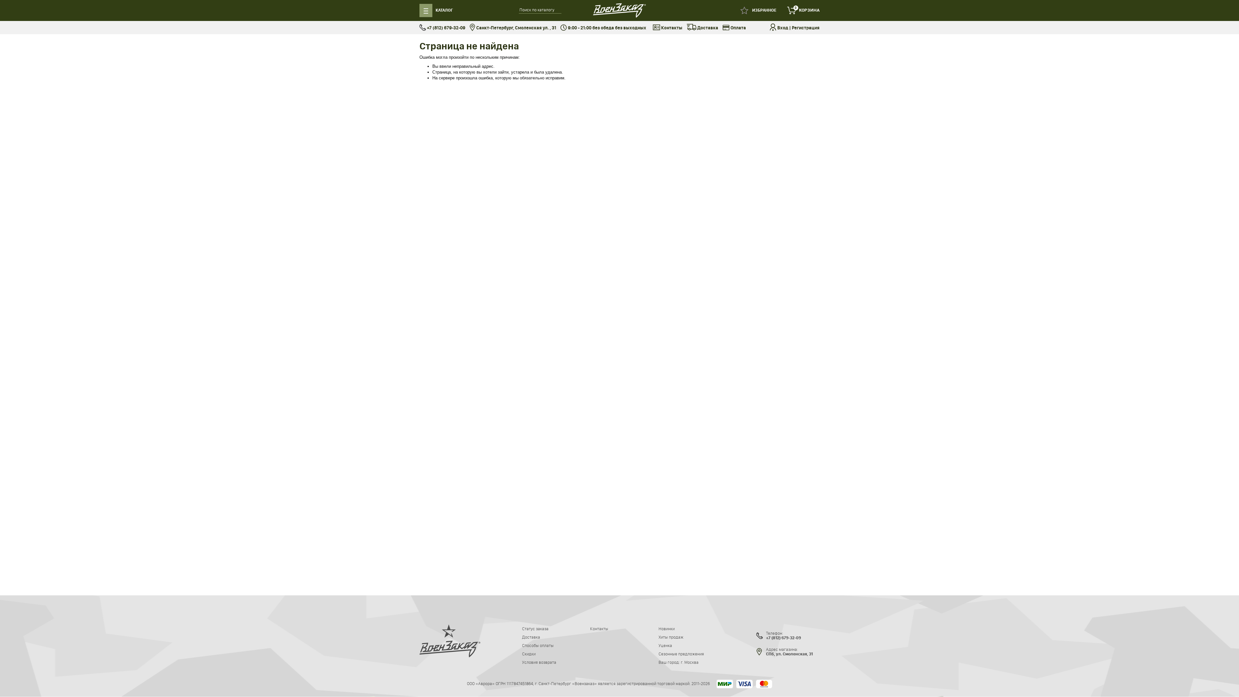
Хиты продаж (671, 637)
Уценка (665, 645)
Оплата (738, 28)
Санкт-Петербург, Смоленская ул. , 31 (515, 28)
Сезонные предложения (681, 653)
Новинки (667, 628)
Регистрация (806, 28)
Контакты (671, 28)
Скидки (529, 653)
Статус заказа (535, 628)
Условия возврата (539, 662)
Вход (782, 28)
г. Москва (690, 662)
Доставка (707, 28)
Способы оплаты (538, 645)
